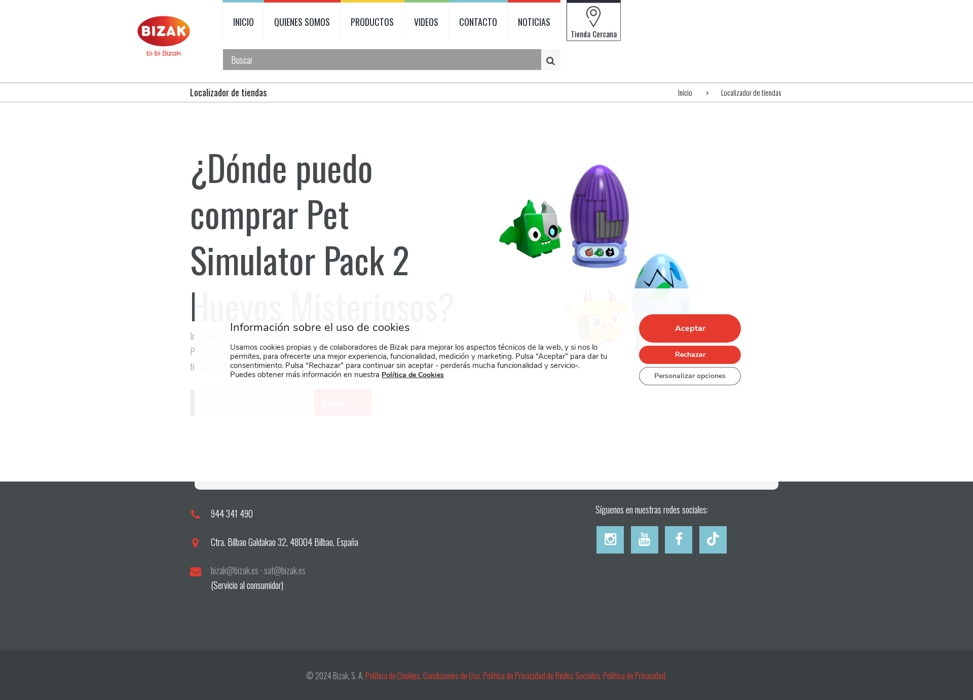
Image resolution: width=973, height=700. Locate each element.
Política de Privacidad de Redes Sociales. (543, 676)
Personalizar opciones (690, 376)
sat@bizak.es (285, 570)
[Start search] (552, 60)
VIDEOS (426, 21)
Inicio (685, 92)
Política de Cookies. (393, 676)
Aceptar (690, 329)
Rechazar (690, 355)
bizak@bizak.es (234, 570)
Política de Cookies (413, 375)
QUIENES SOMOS (302, 21)
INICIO (243, 21)
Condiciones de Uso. (453, 676)
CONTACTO (478, 21)
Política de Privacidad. (635, 676)
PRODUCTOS (372, 21)
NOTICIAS (534, 21)
